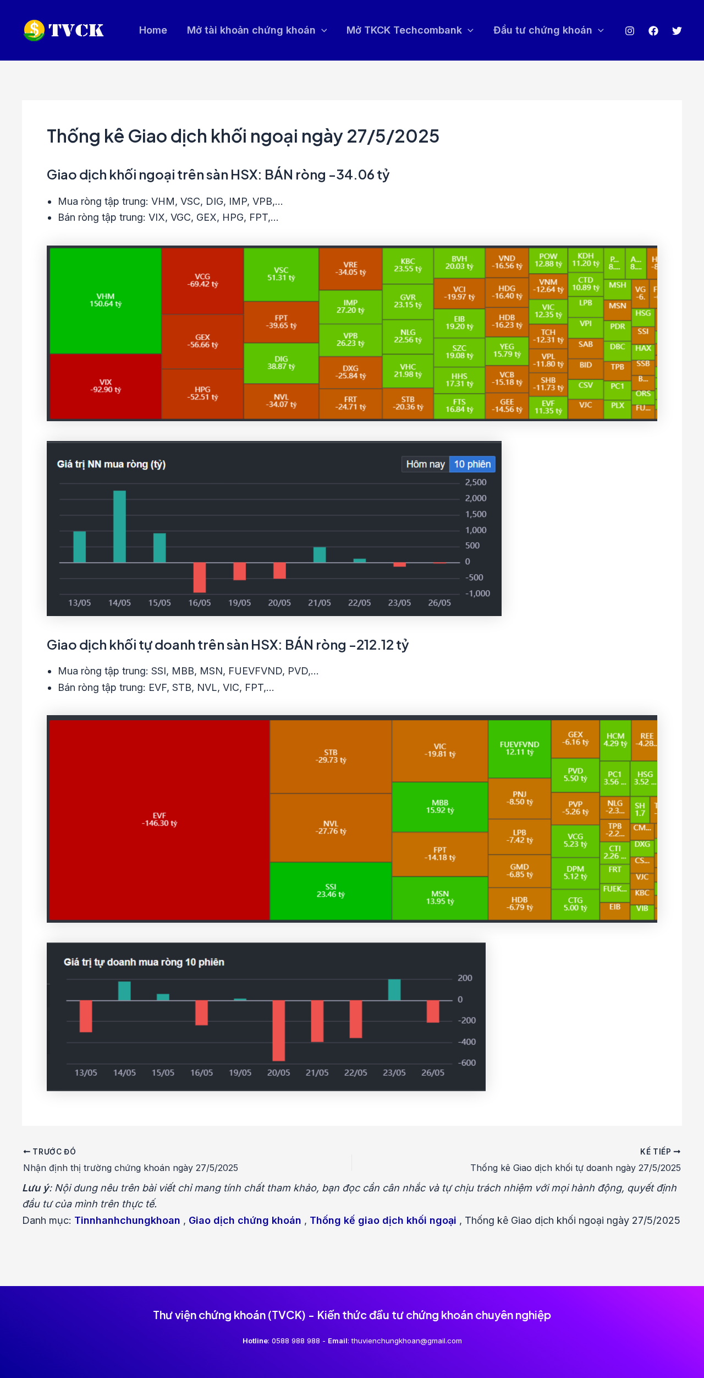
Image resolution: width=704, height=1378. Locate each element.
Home (153, 30)
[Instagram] (630, 31)
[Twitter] (677, 31)
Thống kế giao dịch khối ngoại (383, 1220)
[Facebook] (653, 31)
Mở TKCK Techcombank (404, 30)
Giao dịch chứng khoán (245, 1220)
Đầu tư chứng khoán (542, 30)
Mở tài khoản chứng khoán (251, 30)
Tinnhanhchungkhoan (127, 1220)
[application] (321, 31)
